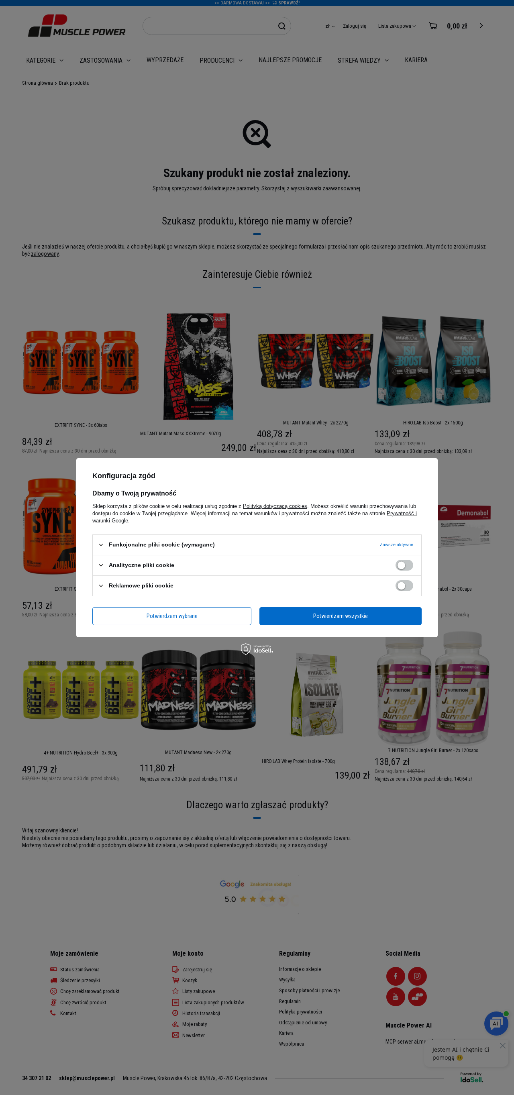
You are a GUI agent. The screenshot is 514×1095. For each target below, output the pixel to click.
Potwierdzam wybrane (172, 616)
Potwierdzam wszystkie (340, 616)
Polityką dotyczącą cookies (275, 506)
